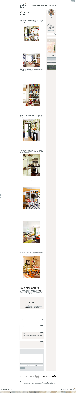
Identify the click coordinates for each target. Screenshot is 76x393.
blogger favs (39, 290)
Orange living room (36, 288)
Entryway (21, 287)
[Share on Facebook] (0, 195)
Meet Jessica (4, 389)
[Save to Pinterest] (0, 197)
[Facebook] (60, 1)
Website (37, 365)
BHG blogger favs (36, 21)
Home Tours (50, 5)
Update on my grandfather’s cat (24, 320)
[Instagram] (61, 1)
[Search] (54, 33)
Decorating (42, 5)
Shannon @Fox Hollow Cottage (25, 326)
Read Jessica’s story (29, 306)
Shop (53, 5)
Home (1, 389)
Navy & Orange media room (26, 287)
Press (6, 389)
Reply (41, 332)
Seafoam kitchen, (24, 288)
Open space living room (30, 288)
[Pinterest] (62, 1)
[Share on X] (0, 196)
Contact (11, 389)
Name (21, 365)
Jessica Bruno (25, 333)
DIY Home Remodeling (33, 5)
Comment (22, 353)
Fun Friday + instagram (41, 320)
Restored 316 (73, 389)
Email (29, 365)
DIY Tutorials (38, 5)
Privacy (9, 389)
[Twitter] (64, 1)
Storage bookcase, (33, 287)
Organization (46, 5)
